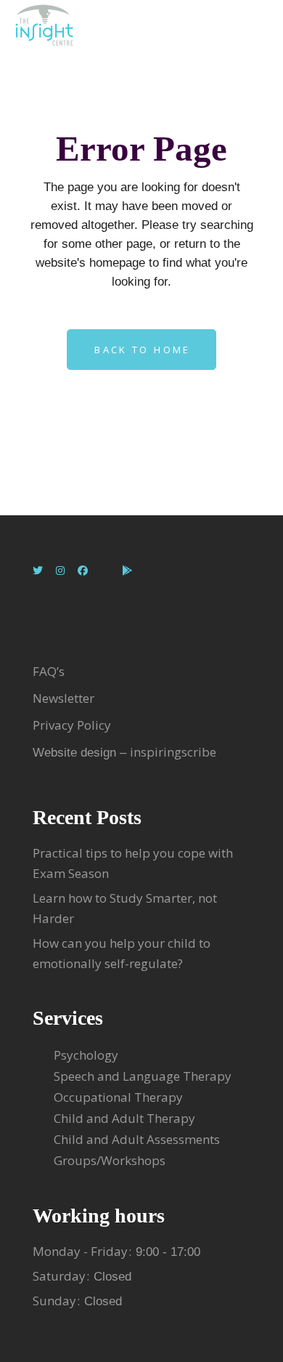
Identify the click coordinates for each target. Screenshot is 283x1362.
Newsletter (65, 698)
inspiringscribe (173, 752)
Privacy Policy (72, 725)
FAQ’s (49, 671)
